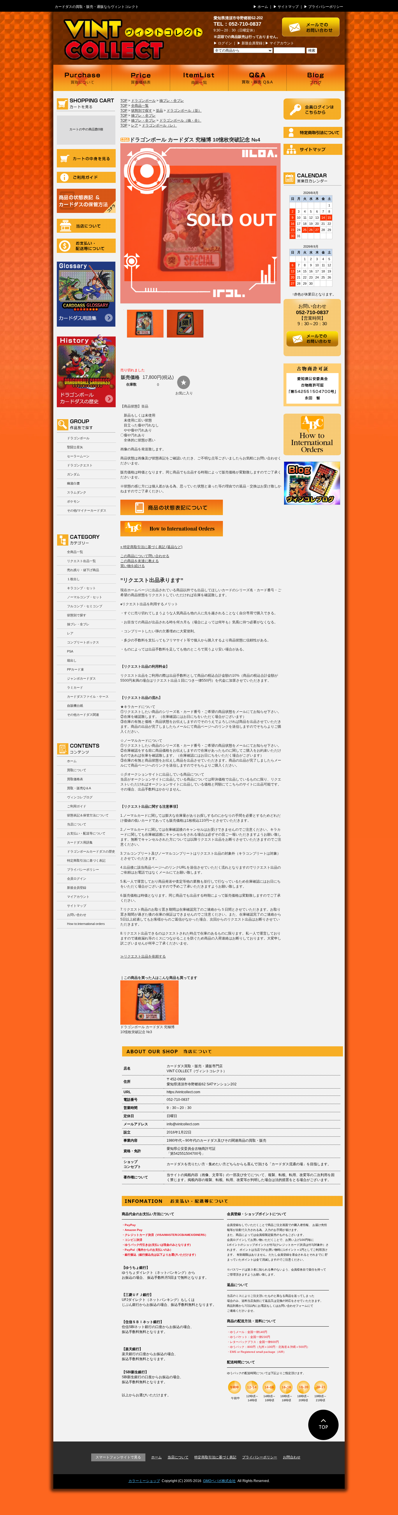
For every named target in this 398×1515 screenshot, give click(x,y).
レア (70, 633)
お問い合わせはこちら (313, 24)
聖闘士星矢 (75, 447)
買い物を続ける (132, 566)
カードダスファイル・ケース (88, 696)
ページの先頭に (323, 1425)
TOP (123, 101)
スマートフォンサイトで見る (118, 1457)
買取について (82, 78)
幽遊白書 (73, 483)
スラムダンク (76, 492)
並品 (159, 111)
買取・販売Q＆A (79, 788)
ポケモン (73, 501)
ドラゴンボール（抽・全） (180, 120)
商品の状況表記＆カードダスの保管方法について (86, 201)
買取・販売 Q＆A (257, 78)
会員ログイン (76, 878)
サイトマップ (288, 7)
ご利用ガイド (86, 177)
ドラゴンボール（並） (184, 111)
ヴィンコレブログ (80, 797)
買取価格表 (141, 78)
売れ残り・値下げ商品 (83, 570)
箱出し (72, 660)
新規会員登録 (252, 43)
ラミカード (75, 687)
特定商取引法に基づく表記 (86, 860)
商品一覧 (199, 78)
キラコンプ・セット (81, 588)
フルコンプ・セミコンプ (84, 606)
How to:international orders (86, 924)
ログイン (225, 43)
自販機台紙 (75, 705)
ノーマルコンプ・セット (84, 597)
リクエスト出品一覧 (81, 561)
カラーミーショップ (144, 1481)
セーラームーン (78, 456)
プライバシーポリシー (325, 7)
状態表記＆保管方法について (88, 815)
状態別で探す (76, 615)
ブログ (315, 78)
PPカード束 (75, 669)
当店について (86, 226)
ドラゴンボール (78, 438)
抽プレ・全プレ (78, 624)
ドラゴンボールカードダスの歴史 (86, 370)
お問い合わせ (76, 914)
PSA (70, 651)
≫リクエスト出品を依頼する (143, 956)
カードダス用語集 (86, 294)
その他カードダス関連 (83, 714)
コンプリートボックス (83, 642)
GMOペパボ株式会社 (219, 1481)
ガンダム (73, 474)
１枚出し (73, 579)
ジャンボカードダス (81, 678)
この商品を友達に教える (139, 561)
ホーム (263, 7)
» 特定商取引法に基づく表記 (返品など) (151, 547)
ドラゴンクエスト (80, 465)
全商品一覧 (75, 552)
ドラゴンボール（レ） (159, 125)
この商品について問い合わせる (144, 556)
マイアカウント (282, 43)
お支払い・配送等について (86, 246)
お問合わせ (291, 1457)
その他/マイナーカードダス (86, 510)
